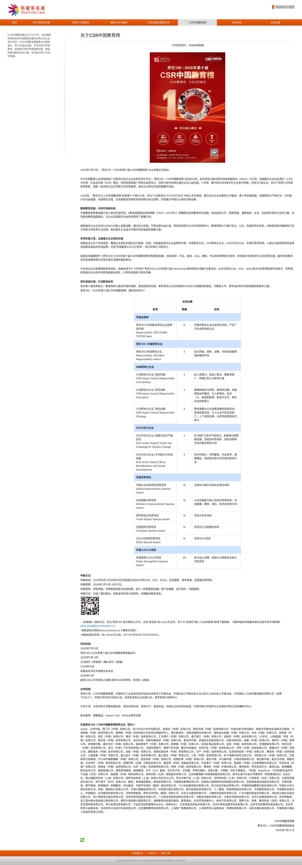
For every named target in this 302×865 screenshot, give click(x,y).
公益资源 (275, 22)
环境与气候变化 (80, 22)
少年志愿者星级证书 (158, 22)
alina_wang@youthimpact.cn (97, 625)
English (281, 6)
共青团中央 (137, 853)
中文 (291, 6)
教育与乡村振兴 (119, 22)
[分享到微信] (82, 840)
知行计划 (165, 853)
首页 (14, 22)
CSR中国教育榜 (197, 22)
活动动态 (236, 22)
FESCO (152, 853)
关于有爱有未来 (41, 22)
